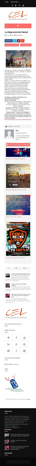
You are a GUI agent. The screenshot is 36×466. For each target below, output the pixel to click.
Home (6, 1)
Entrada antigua (25, 45)
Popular (9, 268)
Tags (16, 268)
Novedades (19, 35)
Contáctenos (15, 1)
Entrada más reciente (12, 45)
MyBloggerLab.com (25, 462)
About (24, 268)
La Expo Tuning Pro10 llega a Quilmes (19, 284)
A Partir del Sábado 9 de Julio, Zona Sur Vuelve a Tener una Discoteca (20, 274)
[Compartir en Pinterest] (18, 40)
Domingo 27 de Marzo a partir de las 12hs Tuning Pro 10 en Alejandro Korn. (21, 296)
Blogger (28, 399)
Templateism (9, 462)
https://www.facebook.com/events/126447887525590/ (18, 119)
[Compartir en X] (15, 40)
